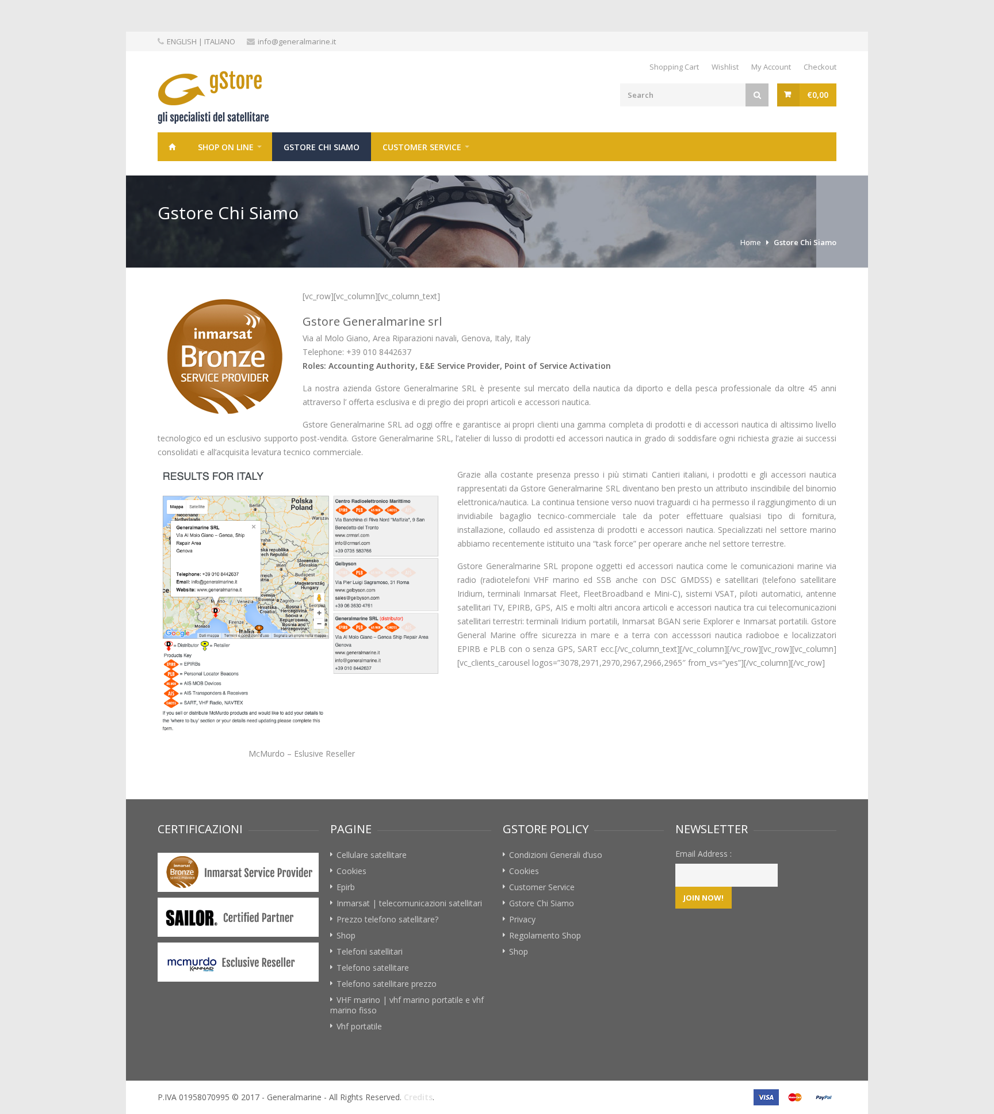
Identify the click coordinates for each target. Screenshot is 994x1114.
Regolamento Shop (545, 935)
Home (172, 146)
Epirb (346, 887)
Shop (346, 935)
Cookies (351, 870)
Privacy (522, 919)
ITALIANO (219, 41)
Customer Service (422, 147)
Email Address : (703, 853)
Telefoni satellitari (370, 951)
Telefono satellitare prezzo (387, 983)
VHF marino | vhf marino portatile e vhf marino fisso (407, 1005)
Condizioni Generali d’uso (555, 854)
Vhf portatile (359, 1026)
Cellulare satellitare (372, 854)
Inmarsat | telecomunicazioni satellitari (409, 903)
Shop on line (226, 147)
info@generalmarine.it (297, 41)
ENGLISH (182, 41)
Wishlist (725, 67)
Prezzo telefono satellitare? (387, 919)
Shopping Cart (674, 67)
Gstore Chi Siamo (322, 147)
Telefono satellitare (373, 967)
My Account (771, 67)
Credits (418, 1097)
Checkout (820, 67)
